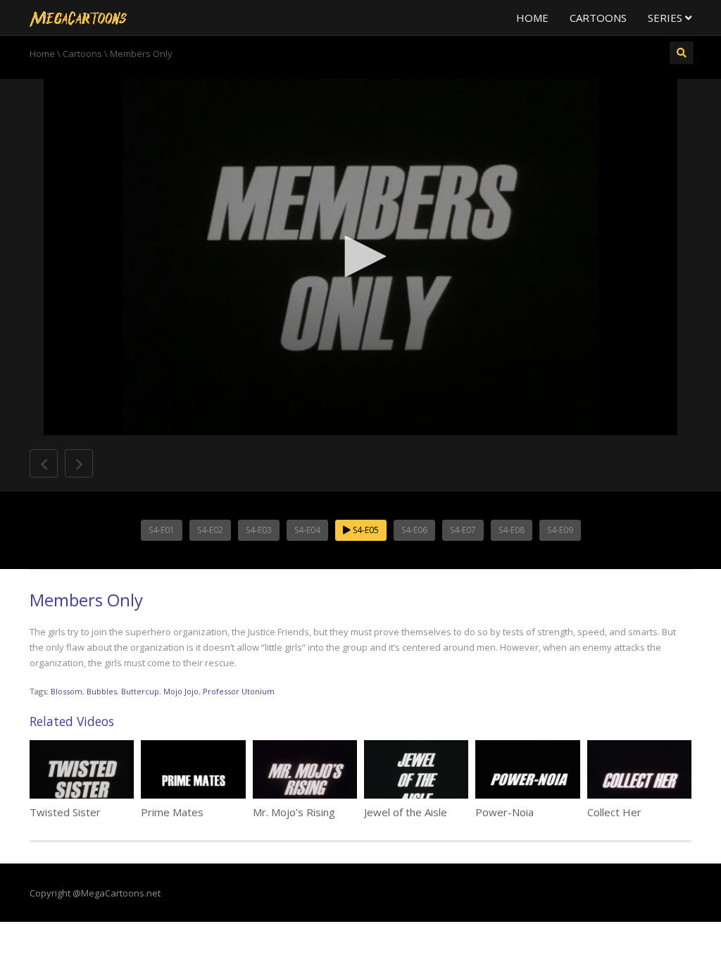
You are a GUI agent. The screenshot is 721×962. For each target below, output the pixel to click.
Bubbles (102, 691)
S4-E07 (463, 530)
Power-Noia (504, 812)
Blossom (66, 691)
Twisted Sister (65, 812)
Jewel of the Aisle (405, 812)
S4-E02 (210, 530)
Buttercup (140, 691)
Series (666, 18)
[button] (360, 256)
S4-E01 (162, 530)
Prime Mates (172, 812)
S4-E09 (560, 530)
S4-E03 (259, 530)
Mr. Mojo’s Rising (294, 812)
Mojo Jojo (181, 691)
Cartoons (598, 18)
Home (532, 18)
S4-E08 (512, 530)
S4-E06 (414, 530)
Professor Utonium (239, 691)
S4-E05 (365, 530)
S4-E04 (307, 530)
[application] (360, 257)
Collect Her (614, 812)
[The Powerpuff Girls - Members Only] (78, 17)
